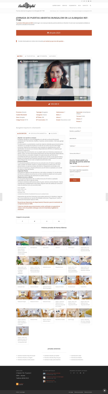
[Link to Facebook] (82, 1)
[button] (105, 391)
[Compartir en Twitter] (35, 221)
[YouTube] (80, 373)
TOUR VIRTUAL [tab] (31, 56)
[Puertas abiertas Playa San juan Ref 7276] (1, 197)
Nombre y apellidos (75, 131)
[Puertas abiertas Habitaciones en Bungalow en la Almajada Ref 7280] (107, 197)
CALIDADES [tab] (54, 133)
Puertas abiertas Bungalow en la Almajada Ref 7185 (30, 11)
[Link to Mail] (91, 1)
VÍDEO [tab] (20, 56)
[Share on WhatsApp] (47, 221)
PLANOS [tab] (53, 56)
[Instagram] (77, 373)
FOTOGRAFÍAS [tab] (43, 56)
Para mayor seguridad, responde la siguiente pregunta (79, 170)
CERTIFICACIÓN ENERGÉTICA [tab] (38, 133)
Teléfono (72, 146)
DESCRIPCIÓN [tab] (22, 133)
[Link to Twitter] (84, 1)
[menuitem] (56, 5)
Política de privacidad (82, 166)
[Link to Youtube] (88, 1)
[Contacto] (84, 373)
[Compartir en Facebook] (22, 221)
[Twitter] (74, 373)
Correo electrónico (75, 153)
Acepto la (80, 166)
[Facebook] (71, 373)
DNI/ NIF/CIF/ (73, 138)
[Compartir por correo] (59, 221)
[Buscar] (90, 5)
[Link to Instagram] (86, 1)
